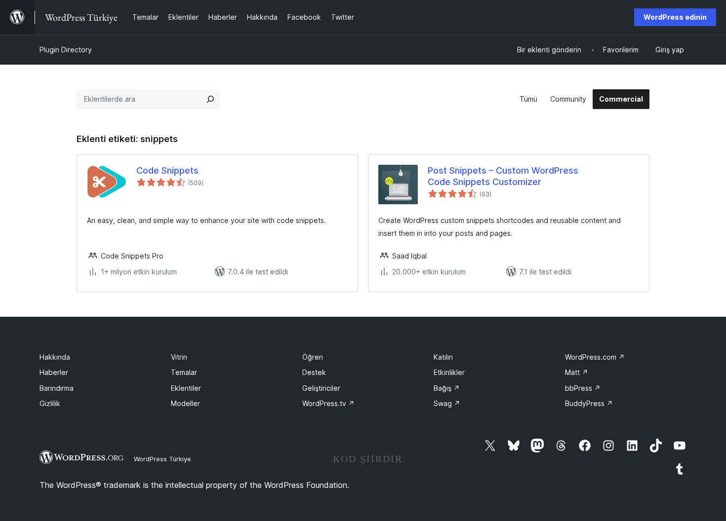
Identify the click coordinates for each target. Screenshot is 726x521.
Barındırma (57, 388)
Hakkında (55, 357)
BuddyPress (589, 403)
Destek (314, 372)
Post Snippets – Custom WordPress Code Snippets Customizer (503, 176)
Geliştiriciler (321, 388)
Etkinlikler (449, 372)
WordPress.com (595, 357)
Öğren (312, 357)
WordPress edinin (675, 17)
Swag (447, 403)
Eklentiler (186, 388)
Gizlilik (50, 403)
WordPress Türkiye (162, 459)
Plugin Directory (66, 49)
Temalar (184, 372)
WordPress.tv (328, 403)
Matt (576, 372)
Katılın (443, 357)
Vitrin (179, 357)
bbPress (583, 388)
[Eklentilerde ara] (210, 99)
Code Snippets (167, 170)
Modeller (185, 403)
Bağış (447, 388)
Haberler (54, 372)
